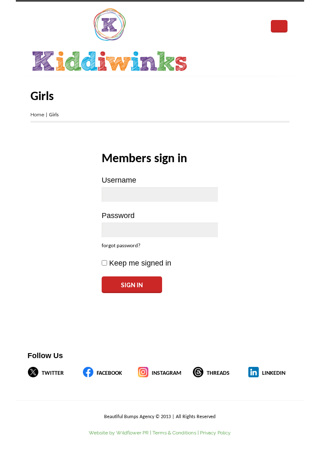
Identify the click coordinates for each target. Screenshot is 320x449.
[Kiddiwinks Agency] (136, 39)
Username (119, 180)
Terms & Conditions (174, 433)
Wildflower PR (132, 433)
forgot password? (121, 245)
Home (37, 115)
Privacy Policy (215, 433)
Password (118, 215)
